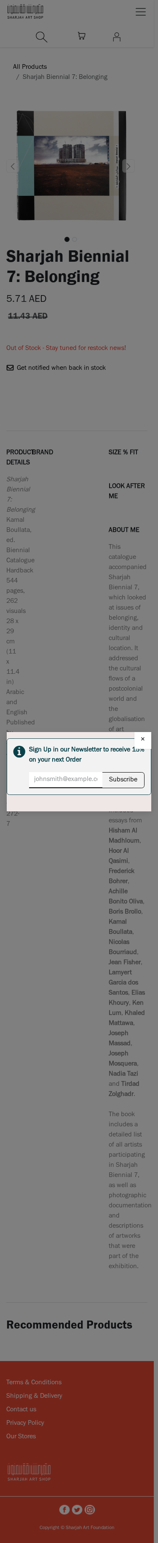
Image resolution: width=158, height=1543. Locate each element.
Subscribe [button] (123, 780)
